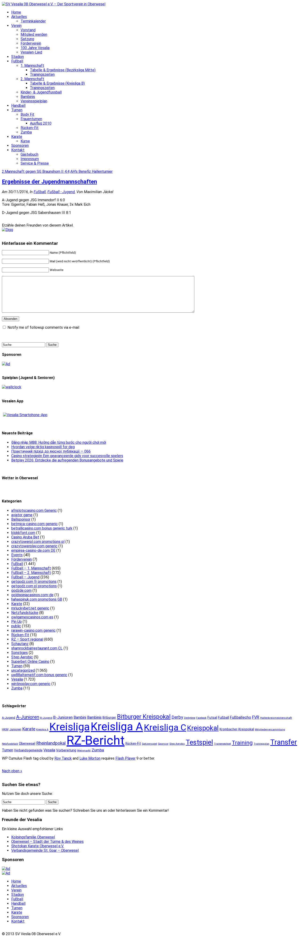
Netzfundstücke (24, 612)
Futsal (212, 717)
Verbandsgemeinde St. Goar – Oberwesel (45, 850)
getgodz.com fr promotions (34, 581)
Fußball (17, 61)
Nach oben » (12, 771)
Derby (177, 717)
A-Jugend (8, 717)
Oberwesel (27, 743)
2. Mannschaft (32, 79)
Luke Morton (89, 758)
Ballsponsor (20, 519)
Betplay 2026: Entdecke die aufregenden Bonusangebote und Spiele (67, 460)
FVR (255, 717)
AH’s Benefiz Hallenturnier (91, 171)
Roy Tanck (63, 758)
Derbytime (189, 717)
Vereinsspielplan (34, 101)
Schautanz (19, 644)
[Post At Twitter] (7, 229)
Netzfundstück (10, 743)
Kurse (25, 141)
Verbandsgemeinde (28, 750)
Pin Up (16, 621)
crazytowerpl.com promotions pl (37, 541)
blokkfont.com (23, 532)
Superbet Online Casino (30, 661)
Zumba (26, 132)
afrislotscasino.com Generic (34, 510)
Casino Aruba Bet (25, 537)
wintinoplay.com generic (30, 684)
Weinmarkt (84, 750)
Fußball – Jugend (25, 577)
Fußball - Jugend (61, 192)
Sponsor (163, 743)
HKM (5, 729)
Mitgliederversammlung (270, 729)
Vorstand (28, 30)
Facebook (201, 717)
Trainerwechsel (222, 743)
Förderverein (31, 43)
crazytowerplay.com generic (34, 546)
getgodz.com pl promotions (34, 586)
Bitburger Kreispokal (144, 716)
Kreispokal (203, 728)
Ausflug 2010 (40, 123)
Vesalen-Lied (31, 52)
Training (242, 743)
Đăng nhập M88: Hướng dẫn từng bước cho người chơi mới (58, 442)
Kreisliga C (165, 727)
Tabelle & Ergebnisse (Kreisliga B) (57, 83)
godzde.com (21, 590)
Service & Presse (35, 163)
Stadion (17, 56)
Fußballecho (240, 717)
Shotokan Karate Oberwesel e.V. (37, 846)
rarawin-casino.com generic (33, 630)
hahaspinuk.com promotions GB (36, 599)
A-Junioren (27, 717)
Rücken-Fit (30, 128)
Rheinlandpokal (51, 743)
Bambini (80, 717)
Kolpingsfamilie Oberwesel (33, 837)
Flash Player (125, 758)
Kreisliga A (117, 726)
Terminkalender (33, 21)
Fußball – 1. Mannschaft (31, 568)
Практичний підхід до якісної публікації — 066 (51, 451)
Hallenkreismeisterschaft (276, 717)
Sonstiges (19, 652)
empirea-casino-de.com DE (33, 550)
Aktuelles (19, 16)
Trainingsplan (261, 743)
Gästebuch (29, 154)
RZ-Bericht (96, 740)
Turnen (16, 110)
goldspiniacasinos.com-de (32, 595)
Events (17, 555)
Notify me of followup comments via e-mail (43, 327)
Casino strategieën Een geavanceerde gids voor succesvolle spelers (67, 456)
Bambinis (28, 96)
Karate (16, 136)
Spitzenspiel (149, 743)
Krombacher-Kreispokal (237, 729)
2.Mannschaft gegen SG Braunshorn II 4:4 (35, 171)
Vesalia (17, 679)
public (16, 626)
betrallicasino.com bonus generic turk (41, 528)
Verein (16, 25)
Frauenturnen (31, 119)
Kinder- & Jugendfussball (41, 92)
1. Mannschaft (32, 65)
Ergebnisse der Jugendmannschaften (49, 181)
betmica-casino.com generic (34, 524)
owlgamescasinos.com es (32, 617)
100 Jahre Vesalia (35, 48)
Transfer (283, 742)
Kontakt (18, 150)
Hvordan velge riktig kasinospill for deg (43, 447)
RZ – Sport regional (27, 639)
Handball (18, 105)
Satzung (27, 39)
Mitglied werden (34, 34)
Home (16, 12)
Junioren (15, 729)
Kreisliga (69, 727)
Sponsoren (20, 145)
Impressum (30, 159)
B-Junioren (63, 717)
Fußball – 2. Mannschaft (31, 572)
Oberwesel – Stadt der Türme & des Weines (47, 841)
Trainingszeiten (42, 74)
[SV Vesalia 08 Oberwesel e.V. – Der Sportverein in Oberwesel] (53, 4)
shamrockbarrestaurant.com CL (37, 648)
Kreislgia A (42, 729)
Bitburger (109, 717)
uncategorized (23, 670)
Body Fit (27, 114)
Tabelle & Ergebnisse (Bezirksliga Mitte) (63, 70)
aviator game (21, 515)
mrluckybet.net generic (30, 608)
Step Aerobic (22, 657)
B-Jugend (46, 717)
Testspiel (199, 742)
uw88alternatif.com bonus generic (39, 675)
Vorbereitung (66, 750)
